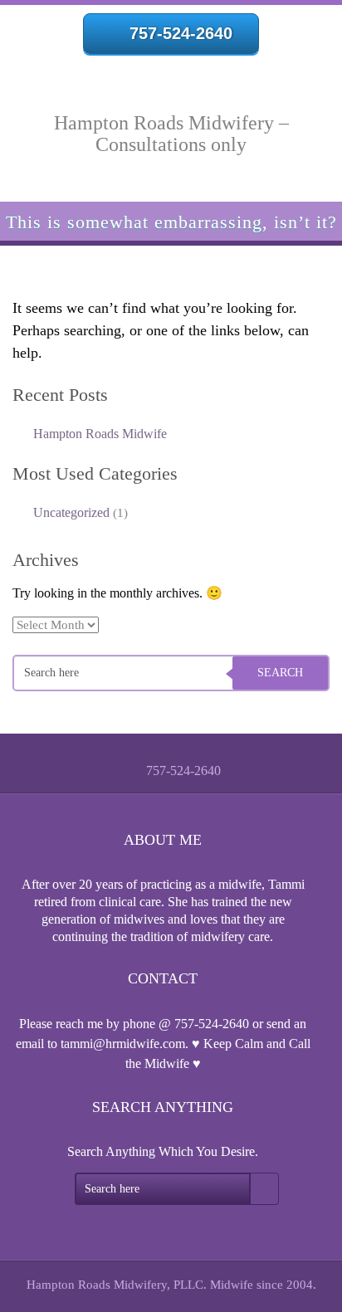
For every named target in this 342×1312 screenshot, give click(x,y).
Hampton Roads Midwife (100, 434)
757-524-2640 (180, 33)
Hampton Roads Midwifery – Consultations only (171, 133)
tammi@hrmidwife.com (123, 1043)
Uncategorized (71, 512)
